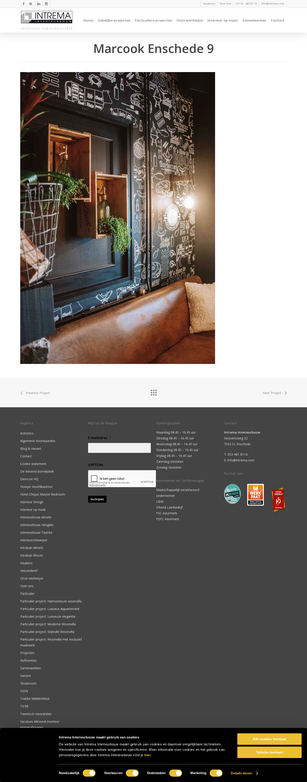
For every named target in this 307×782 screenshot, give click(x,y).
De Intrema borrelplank (37, 471)
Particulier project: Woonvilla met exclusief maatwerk (51, 642)
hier (147, 755)
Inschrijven (97, 499)
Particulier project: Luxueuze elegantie (48, 616)
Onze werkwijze (31, 578)
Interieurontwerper (33, 540)
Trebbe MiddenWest (35, 698)
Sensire (25, 676)
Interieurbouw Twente (36, 532)
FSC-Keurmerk (166, 513)
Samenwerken (30, 668)
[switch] (132, 773)
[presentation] (122, 479)
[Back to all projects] (153, 391)
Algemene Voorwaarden (37, 441)
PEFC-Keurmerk (167, 519)
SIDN (24, 691)
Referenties (28, 660)
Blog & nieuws (30, 448)
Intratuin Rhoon (31, 555)
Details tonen (241, 773)
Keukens (26, 563)
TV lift (24, 706)
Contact (26, 456)
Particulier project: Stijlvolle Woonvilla (47, 632)
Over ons (26, 586)
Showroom (28, 683)
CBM (159, 501)
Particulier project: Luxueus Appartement (50, 609)
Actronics (27, 433)
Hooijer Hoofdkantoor (36, 487)
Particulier (27, 593)
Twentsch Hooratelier (36, 714)
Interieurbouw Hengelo (36, 525)
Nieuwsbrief (29, 570)
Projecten (27, 653)
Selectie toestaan (269, 752)
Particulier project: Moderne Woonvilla (48, 624)
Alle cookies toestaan (269, 739)
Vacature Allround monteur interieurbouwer (39, 724)
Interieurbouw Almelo (35, 517)
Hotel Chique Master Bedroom (42, 494)
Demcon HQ (29, 479)
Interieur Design (31, 502)
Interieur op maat (33, 509)
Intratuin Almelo (31, 548)
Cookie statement (33, 464)
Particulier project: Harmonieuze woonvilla (51, 601)
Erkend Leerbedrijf (169, 507)
